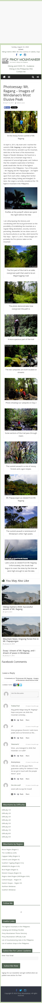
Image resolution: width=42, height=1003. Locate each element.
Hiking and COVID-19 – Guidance (21, 66)
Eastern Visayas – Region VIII (12, 883)
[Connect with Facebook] (14, 685)
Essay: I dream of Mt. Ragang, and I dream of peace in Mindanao (19, 651)
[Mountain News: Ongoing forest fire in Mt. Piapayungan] (21, 618)
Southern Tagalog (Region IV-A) (13, 863)
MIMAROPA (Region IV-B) (11, 866)
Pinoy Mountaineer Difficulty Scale (14, 937)
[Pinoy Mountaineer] (21, 59)
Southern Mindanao (9, 890)
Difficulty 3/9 (6, 817)
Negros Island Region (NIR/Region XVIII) (16, 876)
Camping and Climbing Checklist (13, 930)
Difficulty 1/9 (6, 810)
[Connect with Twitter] (20, 685)
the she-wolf (16, 785)
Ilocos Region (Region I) (10, 849)
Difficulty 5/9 (6, 823)
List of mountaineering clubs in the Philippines (18, 940)
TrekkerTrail (15, 706)
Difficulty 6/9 (6, 827)
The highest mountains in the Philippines (16, 927)
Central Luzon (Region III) (10, 860)
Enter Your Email (7, 955)
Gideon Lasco (20, 103)
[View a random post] (37, 77)
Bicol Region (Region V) (10, 870)
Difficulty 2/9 (6, 813)
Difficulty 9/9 (6, 837)
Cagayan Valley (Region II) (11, 856)
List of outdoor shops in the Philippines (15, 943)
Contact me (21, 71)
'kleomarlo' (15, 744)
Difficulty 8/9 (6, 833)
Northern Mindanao (9, 886)
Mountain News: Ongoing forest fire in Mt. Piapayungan (21, 640)
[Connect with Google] (17, 685)
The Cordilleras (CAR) (9, 853)
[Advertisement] (21, 22)
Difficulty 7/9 (6, 830)
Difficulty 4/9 (6, 820)
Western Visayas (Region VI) (11, 873)
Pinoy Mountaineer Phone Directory (14, 933)
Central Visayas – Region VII (11, 880)
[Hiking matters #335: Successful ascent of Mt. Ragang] (21, 586)
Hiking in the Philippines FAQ (21, 69)
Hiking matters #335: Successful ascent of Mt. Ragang (18, 608)
